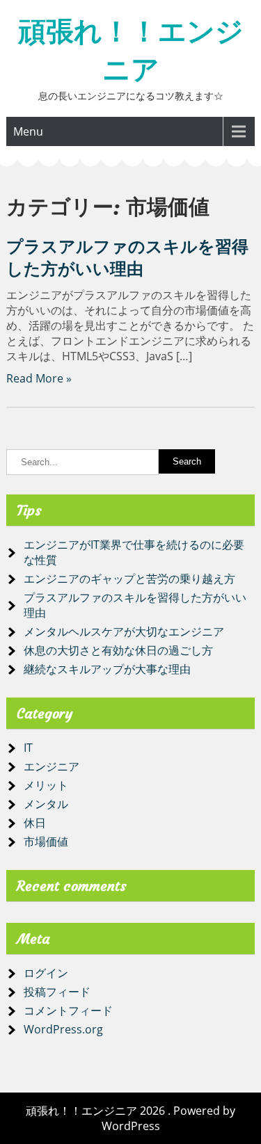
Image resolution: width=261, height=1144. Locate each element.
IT (28, 747)
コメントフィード (68, 1010)
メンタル (46, 804)
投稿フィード (57, 991)
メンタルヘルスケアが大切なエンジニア (124, 631)
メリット (46, 785)
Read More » (39, 378)
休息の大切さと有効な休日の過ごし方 (118, 650)
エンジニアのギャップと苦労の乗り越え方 (129, 578)
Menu (28, 131)
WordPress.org (63, 1029)
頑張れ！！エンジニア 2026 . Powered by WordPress (130, 1118)
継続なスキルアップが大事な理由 (107, 669)
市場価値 (46, 841)
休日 (35, 822)
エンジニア (51, 766)
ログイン (46, 973)
